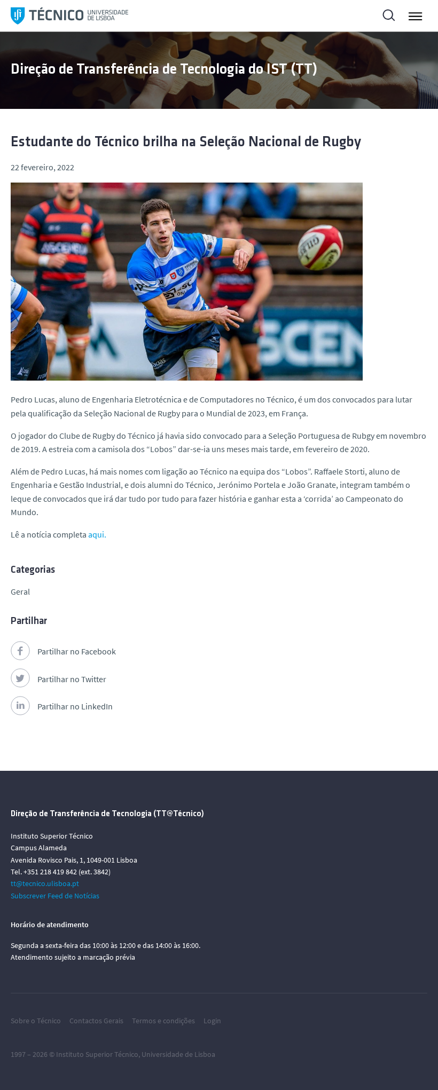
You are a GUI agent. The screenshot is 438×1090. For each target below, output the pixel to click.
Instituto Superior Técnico (97, 1054)
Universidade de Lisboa (178, 1054)
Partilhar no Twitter (71, 679)
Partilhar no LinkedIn (75, 706)
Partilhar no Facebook (76, 651)
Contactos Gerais (96, 1020)
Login (212, 1020)
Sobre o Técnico (36, 1020)
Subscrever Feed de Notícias (55, 896)
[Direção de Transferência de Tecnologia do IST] (69, 15)
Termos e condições (163, 1020)
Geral (20, 591)
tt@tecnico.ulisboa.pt (45, 883)
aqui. (97, 534)
